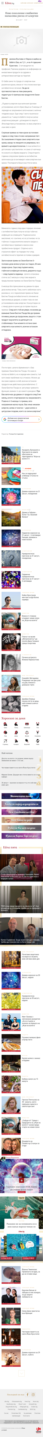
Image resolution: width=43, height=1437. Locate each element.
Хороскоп (30, 3)
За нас (6, 1413)
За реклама (28, 1413)
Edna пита (10, 847)
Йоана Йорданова (12, 1158)
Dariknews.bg (11, 1404)
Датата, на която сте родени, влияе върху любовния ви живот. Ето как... (17, 759)
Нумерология (38, 3)
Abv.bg (6, 1401)
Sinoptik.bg (32, 1404)
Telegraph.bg (24, 1407)
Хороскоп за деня (13, 718)
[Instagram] (33, 1394)
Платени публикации (21, 9)
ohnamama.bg (27, 471)
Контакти (26, 1416)
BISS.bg (32, 1409)
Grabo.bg (34, 1407)
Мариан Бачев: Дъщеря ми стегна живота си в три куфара (21, 776)
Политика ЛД (16, 1413)
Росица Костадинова (16, 434)
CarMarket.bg (22, 1409)
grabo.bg (25, 510)
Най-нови (24, 3)
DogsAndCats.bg (11, 1407)
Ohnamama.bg (17, 1401)
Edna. (9, 3)
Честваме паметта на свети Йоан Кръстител (18, 768)
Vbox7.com (22, 1404)
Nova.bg (36, 1401)
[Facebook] (27, 1394)
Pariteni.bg (11, 1409)
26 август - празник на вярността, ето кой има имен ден (19, 784)
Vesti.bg (27, 1401)
